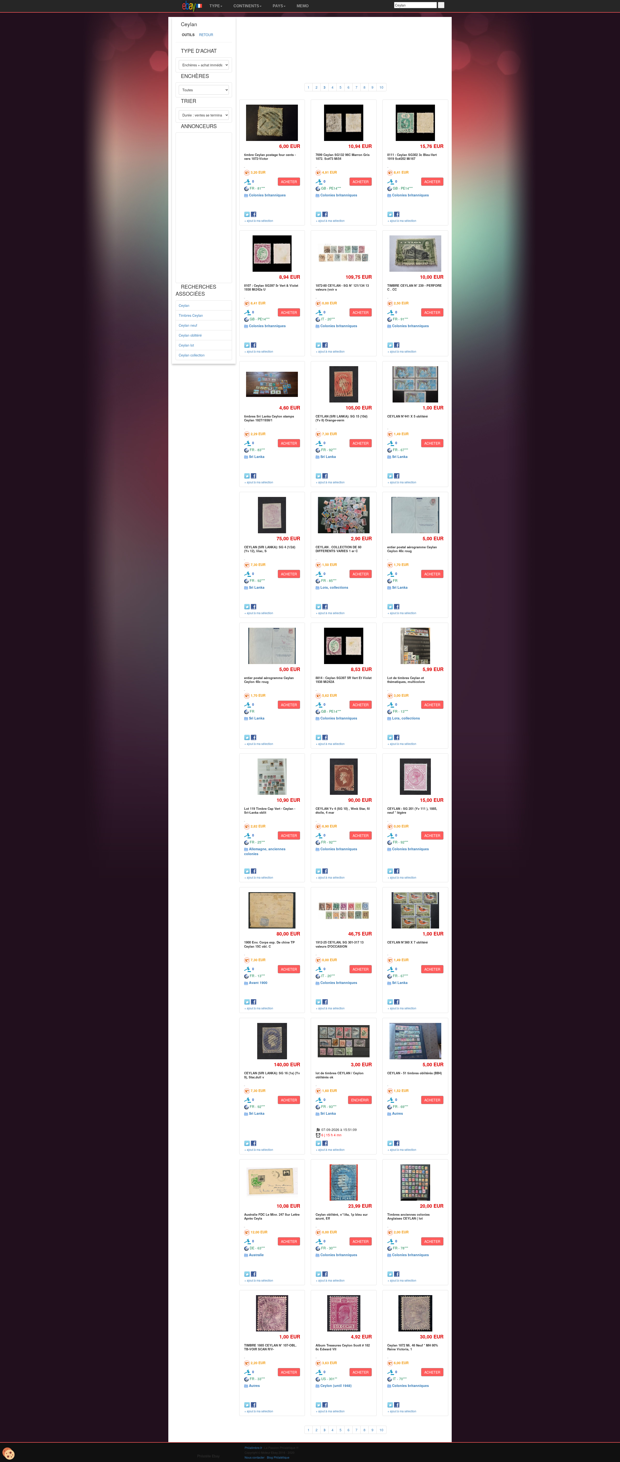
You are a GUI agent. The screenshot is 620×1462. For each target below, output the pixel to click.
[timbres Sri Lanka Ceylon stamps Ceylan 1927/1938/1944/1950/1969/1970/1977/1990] (272, 384)
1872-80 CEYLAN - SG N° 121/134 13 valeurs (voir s (342, 287)
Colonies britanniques (267, 195)
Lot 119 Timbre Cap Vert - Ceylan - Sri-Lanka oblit (269, 810)
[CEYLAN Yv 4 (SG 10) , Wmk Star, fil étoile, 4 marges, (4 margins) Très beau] (343, 776)
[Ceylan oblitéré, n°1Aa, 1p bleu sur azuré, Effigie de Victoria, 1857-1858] (343, 1182)
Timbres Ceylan (191, 315)
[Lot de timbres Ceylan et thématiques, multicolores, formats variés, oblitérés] (415, 645)
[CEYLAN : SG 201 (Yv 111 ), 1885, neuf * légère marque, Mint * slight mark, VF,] (415, 776)
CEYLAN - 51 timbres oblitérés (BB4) (414, 1073)
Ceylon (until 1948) (336, 1385)
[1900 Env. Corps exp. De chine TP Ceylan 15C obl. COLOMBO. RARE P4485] (272, 910)
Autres (397, 1113)
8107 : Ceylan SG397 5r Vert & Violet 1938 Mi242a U (271, 287)
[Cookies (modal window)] (8, 1454)
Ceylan (184, 305)
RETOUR (206, 34)
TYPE (214, 6)
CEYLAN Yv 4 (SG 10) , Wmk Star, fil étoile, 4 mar (343, 810)
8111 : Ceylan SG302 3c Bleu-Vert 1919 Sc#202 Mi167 (412, 156)
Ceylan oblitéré (190, 335)
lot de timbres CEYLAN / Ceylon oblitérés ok (340, 1075)
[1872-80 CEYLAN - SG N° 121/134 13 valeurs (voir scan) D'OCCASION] (344, 253)
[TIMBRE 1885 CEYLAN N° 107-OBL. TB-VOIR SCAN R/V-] (272, 1313)
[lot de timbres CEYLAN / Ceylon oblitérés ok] (344, 1041)
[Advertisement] (204, 207)
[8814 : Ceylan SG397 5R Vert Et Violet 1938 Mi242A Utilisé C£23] (343, 645)
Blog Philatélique (278, 1457)
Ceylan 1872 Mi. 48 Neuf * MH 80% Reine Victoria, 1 (412, 1347)
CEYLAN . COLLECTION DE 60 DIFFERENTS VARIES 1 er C (338, 549)
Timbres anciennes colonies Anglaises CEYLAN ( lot (408, 1216)
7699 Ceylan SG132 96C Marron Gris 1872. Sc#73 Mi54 (343, 156)
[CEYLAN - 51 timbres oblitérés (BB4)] (415, 1041)
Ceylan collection (192, 355)
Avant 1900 (258, 982)
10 (381, 87)
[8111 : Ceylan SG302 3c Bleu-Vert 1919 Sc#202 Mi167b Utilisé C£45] (415, 122)
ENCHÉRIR (360, 1100)
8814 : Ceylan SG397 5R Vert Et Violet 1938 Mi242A (344, 679)
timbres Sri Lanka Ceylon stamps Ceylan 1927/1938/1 (269, 418)
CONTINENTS (245, 6)
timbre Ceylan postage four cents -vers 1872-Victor (270, 156)
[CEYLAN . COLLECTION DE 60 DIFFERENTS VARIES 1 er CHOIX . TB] (344, 515)
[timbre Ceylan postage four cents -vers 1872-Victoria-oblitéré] (272, 122)
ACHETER (289, 181)
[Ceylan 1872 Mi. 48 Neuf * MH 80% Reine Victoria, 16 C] (415, 1313)
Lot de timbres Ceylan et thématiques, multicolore (406, 679)
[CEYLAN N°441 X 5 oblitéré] (415, 384)
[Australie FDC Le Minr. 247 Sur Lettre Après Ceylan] (272, 1183)
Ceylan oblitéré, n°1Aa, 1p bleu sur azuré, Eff (342, 1216)
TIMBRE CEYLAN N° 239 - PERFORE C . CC (414, 287)
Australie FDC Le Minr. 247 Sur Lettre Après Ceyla (272, 1216)
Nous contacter (254, 1457)
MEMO (302, 6)
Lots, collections (334, 587)
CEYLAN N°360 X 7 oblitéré (407, 942)
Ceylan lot (186, 345)
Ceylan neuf (188, 325)
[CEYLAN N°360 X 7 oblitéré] (415, 910)
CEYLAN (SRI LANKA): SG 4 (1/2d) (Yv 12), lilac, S (269, 549)
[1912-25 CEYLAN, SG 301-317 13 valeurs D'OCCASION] (344, 910)
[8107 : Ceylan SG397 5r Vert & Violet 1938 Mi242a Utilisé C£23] (272, 253)
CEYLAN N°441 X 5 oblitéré (407, 416)
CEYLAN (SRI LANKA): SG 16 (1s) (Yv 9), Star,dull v (272, 1075)
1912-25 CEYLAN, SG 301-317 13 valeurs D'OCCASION (340, 944)
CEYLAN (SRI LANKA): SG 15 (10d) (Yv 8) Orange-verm (341, 418)
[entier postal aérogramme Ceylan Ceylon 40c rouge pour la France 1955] (415, 514)
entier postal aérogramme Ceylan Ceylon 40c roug (412, 549)
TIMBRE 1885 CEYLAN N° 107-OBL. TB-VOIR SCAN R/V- (270, 1347)
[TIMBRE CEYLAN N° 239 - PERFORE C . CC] (415, 253)
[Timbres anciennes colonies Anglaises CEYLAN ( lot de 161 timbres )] (415, 1182)
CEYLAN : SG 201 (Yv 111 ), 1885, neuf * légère (412, 810)
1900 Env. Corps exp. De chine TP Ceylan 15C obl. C (269, 944)
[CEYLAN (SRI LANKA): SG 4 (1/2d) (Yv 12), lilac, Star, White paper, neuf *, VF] (272, 514)
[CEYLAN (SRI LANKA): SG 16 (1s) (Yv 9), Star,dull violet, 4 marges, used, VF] (272, 1041)
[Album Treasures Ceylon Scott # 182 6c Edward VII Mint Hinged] (343, 1313)
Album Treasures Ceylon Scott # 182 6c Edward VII (343, 1347)
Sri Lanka (256, 456)
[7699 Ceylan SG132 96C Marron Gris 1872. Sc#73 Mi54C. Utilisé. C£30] (343, 122)
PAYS (277, 6)
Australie (256, 1254)
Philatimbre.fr (253, 1448)
